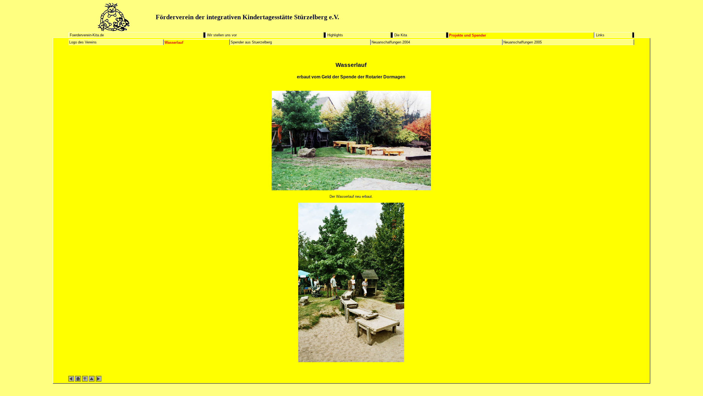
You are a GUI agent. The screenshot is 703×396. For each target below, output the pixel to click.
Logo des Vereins (83, 42)
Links (600, 35)
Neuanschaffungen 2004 (391, 42)
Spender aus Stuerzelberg (251, 42)
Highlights (335, 35)
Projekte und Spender (467, 35)
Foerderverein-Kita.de (87, 35)
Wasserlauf (173, 42)
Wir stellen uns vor (222, 35)
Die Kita (400, 35)
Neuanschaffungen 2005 (522, 42)
